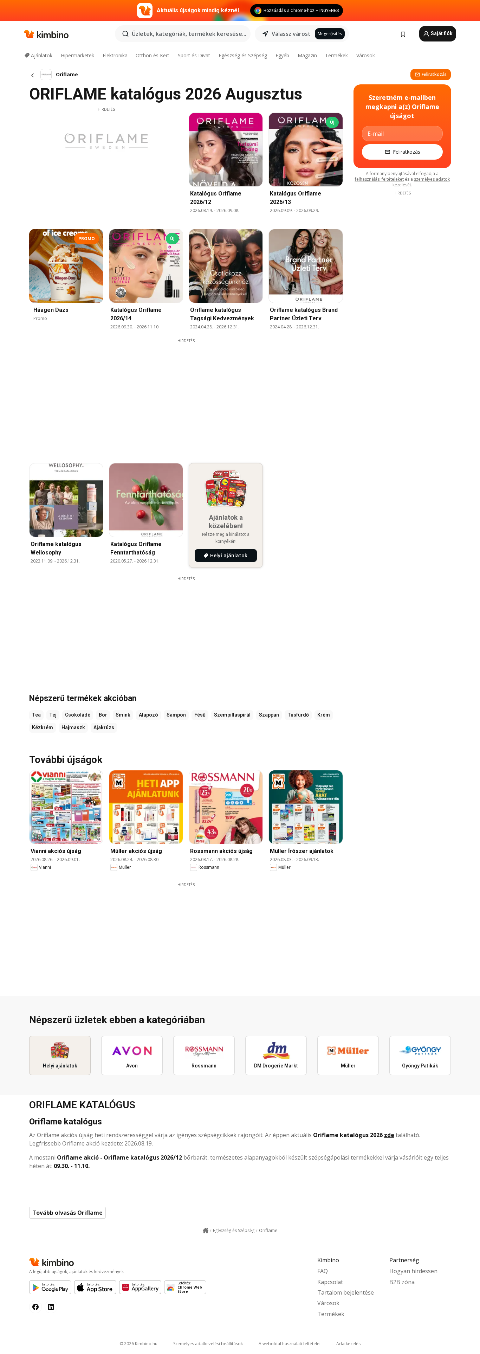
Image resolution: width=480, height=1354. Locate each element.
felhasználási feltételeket (379, 179)
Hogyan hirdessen (413, 1271)
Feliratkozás (434, 74)
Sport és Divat (194, 55)
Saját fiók (441, 33)
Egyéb (282, 55)
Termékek (336, 55)
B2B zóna (402, 1282)
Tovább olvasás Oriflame (67, 1213)
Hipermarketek (77, 55)
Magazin (307, 55)
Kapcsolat (330, 1282)
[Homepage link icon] (205, 1230)
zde (389, 1135)
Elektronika (115, 55)
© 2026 (138, 1344)
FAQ (322, 1271)
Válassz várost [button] (291, 34)
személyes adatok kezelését (421, 182)
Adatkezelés (348, 1344)
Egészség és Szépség (243, 55)
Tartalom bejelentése (345, 1292)
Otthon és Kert (152, 55)
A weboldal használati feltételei (289, 1344)
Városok (365, 55)
